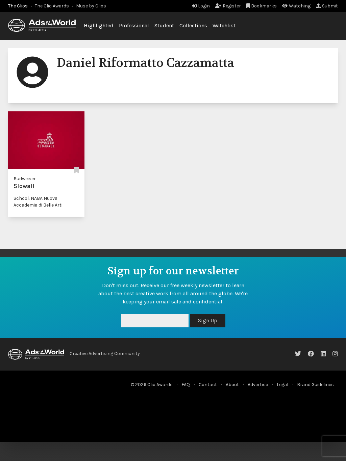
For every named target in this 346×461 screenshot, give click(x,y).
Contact (208, 384)
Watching (300, 6)
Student (164, 25)
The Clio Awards (52, 6)
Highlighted (99, 25)
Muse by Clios (91, 6)
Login (204, 6)
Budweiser (25, 179)
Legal (282, 384)
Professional (134, 25)
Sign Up (207, 320)
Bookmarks (264, 6)
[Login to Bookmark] (76, 170)
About (232, 384)
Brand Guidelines (315, 384)
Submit (330, 6)
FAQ (185, 384)
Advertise (258, 384)
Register (232, 6)
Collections (193, 25)
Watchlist (224, 25)
